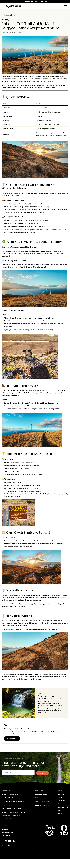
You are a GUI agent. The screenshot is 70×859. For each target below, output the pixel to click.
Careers (60, 804)
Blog (59, 810)
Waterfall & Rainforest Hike (10, 794)
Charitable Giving (63, 807)
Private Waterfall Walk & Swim (11, 815)
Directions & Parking (41, 794)
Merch (60, 813)
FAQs (36, 797)
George (20, 32)
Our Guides (61, 800)
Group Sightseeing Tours (42, 805)
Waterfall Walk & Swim (8, 798)
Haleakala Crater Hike (8, 805)
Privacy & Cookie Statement (35, 855)
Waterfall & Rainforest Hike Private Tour (14, 812)
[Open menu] (65, 6)
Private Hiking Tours (8, 819)
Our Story (61, 794)
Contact (60, 797)
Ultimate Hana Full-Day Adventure (12, 808)
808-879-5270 (6, 829)
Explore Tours (12, 738)
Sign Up (42, 773)
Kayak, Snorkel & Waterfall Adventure (13, 801)
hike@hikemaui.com (7, 832)
